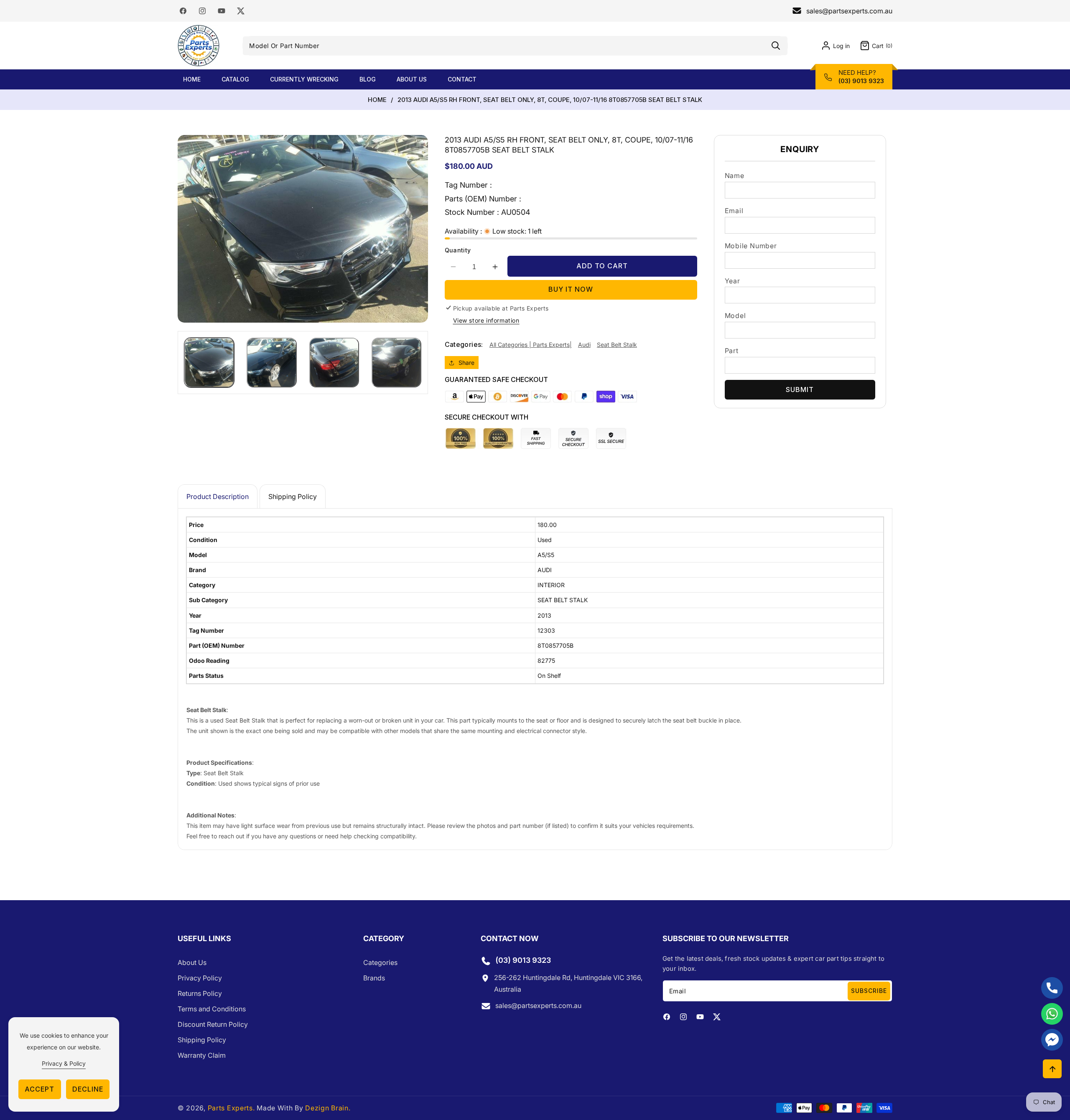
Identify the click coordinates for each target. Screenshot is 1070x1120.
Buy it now (570, 289)
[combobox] (515, 45)
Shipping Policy (292, 496)
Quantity (458, 250)
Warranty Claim (202, 1055)
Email (734, 210)
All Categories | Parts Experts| (530, 344)
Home (377, 100)
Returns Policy (200, 994)
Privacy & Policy (64, 1063)
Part (732, 350)
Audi (584, 344)
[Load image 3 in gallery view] (334, 362)
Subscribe (869, 990)
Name (734, 175)
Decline (87, 1089)
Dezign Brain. (327, 1108)
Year (732, 281)
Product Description (217, 496)
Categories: (464, 345)
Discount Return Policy (213, 1025)
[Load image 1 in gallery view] (209, 362)
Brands (374, 978)
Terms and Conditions (212, 1009)
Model (735, 315)
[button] (871, 46)
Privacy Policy (200, 978)
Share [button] (466, 362)
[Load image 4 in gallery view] (396, 362)
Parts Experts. (231, 1108)
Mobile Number (751, 246)
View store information (486, 320)
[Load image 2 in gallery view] (271, 362)
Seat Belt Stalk (617, 344)
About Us (192, 963)
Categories (380, 963)
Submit (800, 389)
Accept (39, 1089)
